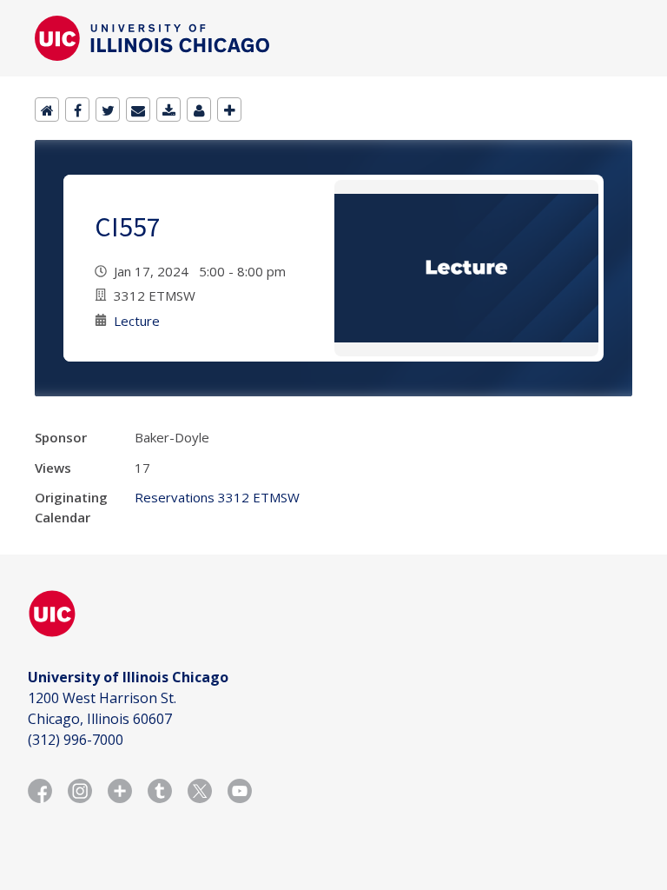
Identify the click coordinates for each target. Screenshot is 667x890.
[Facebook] (77, 109)
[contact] (199, 109)
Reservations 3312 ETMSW (217, 497)
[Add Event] (229, 109)
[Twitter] (108, 109)
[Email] (138, 109)
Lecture (137, 320)
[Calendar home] (47, 109)
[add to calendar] (168, 109)
